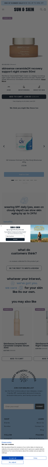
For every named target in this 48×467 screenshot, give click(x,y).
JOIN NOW (15, 239)
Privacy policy (6, 442)
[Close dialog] (1, 226)
